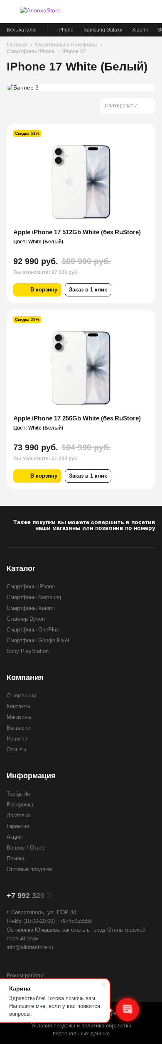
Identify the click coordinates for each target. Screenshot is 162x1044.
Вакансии (18, 728)
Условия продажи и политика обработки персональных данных (81, 1029)
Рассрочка (20, 804)
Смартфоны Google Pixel (38, 640)
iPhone (65, 30)
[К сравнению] (132, 135)
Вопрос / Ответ (26, 848)
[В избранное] (144, 135)
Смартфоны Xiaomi (31, 608)
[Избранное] (121, 11)
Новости (17, 739)
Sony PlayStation (28, 651)
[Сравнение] (106, 11)
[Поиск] (136, 11)
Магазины (19, 717)
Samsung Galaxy (102, 30)
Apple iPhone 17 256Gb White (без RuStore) (77, 418)
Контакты (18, 706)
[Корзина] (151, 11)
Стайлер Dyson (26, 619)
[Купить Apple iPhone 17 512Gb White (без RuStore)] (81, 182)
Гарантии (18, 826)
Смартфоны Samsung (34, 597)
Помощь (17, 858)
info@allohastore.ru (30, 947)
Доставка (18, 815)
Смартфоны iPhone (31, 586)
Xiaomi (140, 30)
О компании (21, 695)
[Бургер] (11, 11)
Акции (14, 837)
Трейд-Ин (18, 794)
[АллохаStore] (50, 12)
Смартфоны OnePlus (33, 629)
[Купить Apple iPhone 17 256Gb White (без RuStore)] (81, 368)
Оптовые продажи (29, 869)
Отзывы (16, 749)
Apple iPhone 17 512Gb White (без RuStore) (77, 232)
